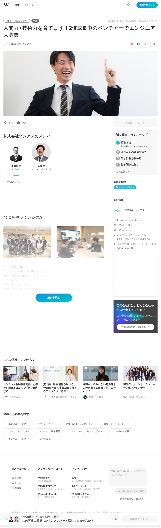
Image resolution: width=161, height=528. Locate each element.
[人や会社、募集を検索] (128, 5)
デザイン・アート (46, 423)
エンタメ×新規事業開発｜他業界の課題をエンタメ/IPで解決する (20, 387)
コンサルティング (17, 438)
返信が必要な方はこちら (132, 498)
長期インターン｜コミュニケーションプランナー (139, 386)
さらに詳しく (123, 171)
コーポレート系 (121, 431)
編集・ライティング (114, 423)
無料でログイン (147, 5)
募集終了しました (135, 123)
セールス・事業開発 (50, 431)
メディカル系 (44, 438)
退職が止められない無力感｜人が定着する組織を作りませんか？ (99, 387)
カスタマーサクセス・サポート (86, 431)
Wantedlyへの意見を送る (131, 491)
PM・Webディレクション (79, 423)
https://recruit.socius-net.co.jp (132, 220)
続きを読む (53, 297)
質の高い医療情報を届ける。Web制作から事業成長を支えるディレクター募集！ (60, 387)
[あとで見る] (154, 44)
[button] (21, 469)
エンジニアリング (17, 423)
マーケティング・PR (18, 431)
